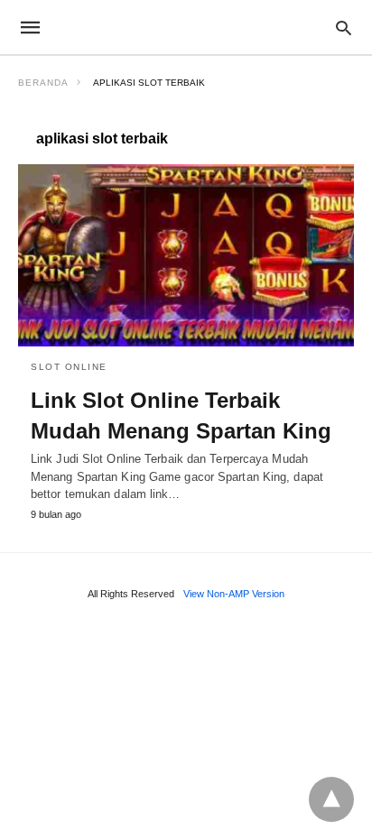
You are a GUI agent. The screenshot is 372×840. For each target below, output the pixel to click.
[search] (343, 27)
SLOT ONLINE (69, 367)
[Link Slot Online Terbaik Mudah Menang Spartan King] (186, 255)
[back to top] (331, 799)
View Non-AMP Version (233, 593)
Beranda (43, 83)
